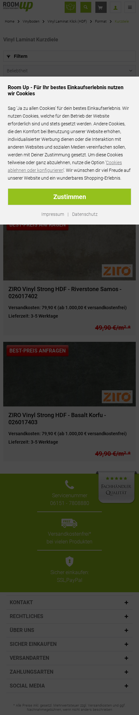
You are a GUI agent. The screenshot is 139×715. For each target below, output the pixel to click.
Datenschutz (85, 214)
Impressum (52, 214)
